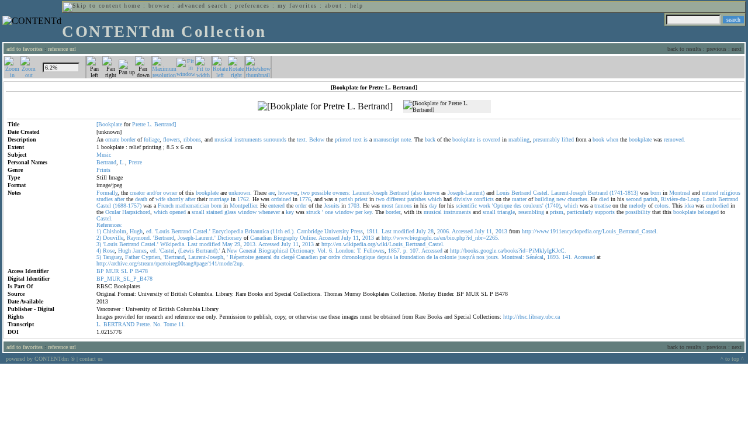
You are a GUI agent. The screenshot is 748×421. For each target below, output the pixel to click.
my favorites (297, 5)
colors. (662, 205)
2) (98, 237)
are (271, 192)
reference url (62, 49)
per (358, 212)
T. (359, 250)
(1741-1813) (624, 192)
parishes (416, 199)
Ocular (112, 212)
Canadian (261, 237)
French (166, 205)
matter (519, 199)
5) (98, 257)
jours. (493, 257)
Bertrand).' (208, 250)
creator (137, 192)
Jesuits (332, 205)
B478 (141, 271)
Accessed (462, 231)
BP (100, 271)
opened (177, 212)
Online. (308, 237)
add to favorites (24, 49)
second (634, 199)
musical (223, 139)
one (329, 212)
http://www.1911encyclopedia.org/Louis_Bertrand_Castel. (590, 231)
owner (170, 192)
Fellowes (374, 250)
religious (730, 192)
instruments (248, 139)
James (140, 250)
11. (182, 324)
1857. (394, 250)
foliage (152, 139)
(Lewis (186, 250)
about (333, 5)
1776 (305, 199)
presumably (546, 139)
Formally (106, 192)
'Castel (167, 250)
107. (415, 250)
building (545, 199)
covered (491, 139)
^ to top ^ (732, 359)
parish (346, 199)
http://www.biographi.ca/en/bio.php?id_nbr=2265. (441, 237)
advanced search (202, 5)
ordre (334, 257)
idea (689, 205)
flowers (171, 139)
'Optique (502, 205)
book (598, 139)
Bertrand (106, 162)
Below (316, 139)
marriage (219, 199)
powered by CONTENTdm (40, 359)
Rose (109, 250)
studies (104, 199)
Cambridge (310, 231)
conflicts (484, 199)
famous (403, 205)
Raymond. (139, 237)
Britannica (257, 231)
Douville (113, 237)
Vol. (322, 250)
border (128, 139)
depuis (384, 257)
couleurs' (533, 205)
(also (416, 192)
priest (361, 199)
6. (331, 250)
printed (343, 139)
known (431, 192)
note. (407, 139)
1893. (553, 257)
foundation (412, 257)
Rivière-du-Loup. (681, 199)
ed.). (290, 231)
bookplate (463, 139)
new (561, 199)
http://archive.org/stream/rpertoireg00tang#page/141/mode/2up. (170, 263)
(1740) (552, 205)
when (612, 139)
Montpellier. (244, 205)
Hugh (136, 231)
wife (160, 199)
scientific (466, 205)
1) (98, 231)
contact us (91, 359)
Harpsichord (136, 212)
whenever (269, 212)
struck (313, 212)
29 (237, 244)
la (396, 257)
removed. (674, 139)
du (276, 257)
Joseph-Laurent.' (197, 237)
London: (345, 250)
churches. (578, 199)
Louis (503, 192)
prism (556, 212)
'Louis (162, 231)
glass (230, 212)
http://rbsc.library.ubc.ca (531, 316)
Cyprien (150, 257)
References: (109, 225)
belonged (708, 212)
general (263, 257)
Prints (103, 170)
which (435, 199)
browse (159, 5)
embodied (717, 205)
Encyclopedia (227, 231)
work (484, 205)
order (301, 205)
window (247, 212)
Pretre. (143, 324)
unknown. (240, 192)
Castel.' (201, 231)
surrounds (275, 139)
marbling (518, 139)
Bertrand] (165, 124)
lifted (568, 139)
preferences (252, 5)
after (119, 199)
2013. (250, 244)
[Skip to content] (92, 5)
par (323, 257)
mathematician (192, 205)
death (141, 199)
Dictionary (229, 237)
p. (405, 250)
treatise (602, 205)
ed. (149, 231)
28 (431, 231)
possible (321, 192)
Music (103, 154)
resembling (531, 212)
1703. (354, 205)
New (232, 250)
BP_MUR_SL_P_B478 (124, 278)
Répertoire (242, 257)
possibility (637, 212)
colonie (447, 257)
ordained (281, 199)
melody (637, 205)
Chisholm (114, 231)
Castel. (541, 192)
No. (157, 324)
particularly (580, 212)
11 (489, 231)
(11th (277, 231)
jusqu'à (466, 257)
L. (150, 124)
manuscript (386, 139)
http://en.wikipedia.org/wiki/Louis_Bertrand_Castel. (383, 244)
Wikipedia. (173, 244)
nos (480, 257)
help (356, 5)
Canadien (307, 257)
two (305, 192)
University (336, 231)
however (287, 192)
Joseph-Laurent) (466, 192)
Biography (285, 237)
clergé (288, 257)
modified (403, 231)
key (290, 212)
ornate (112, 139)
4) (98, 250)
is (365, 139)
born (655, 192)
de (429, 257)
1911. (373, 231)
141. (567, 257)
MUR (112, 271)
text (357, 139)
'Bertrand (163, 237)
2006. (444, 231)
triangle (506, 212)
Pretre (139, 124)
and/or (154, 192)
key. (368, 212)
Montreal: (512, 257)
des (517, 205)
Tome (170, 324)
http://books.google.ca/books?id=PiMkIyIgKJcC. (508, 250)
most (387, 205)
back (430, 139)
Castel (103, 205)
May (227, 244)
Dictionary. (303, 250)
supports (605, 212)
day (433, 205)
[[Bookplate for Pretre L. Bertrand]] (325, 106)
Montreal (679, 192)
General (248, 250)
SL (124, 271)
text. (302, 139)
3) (98, 244)
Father (132, 257)
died (604, 199)
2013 (501, 231)
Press (357, 231)
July (421, 231)
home (132, 5)
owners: (342, 192)
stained (214, 212)
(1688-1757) (127, 205)
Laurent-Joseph (369, 192)
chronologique (358, 257)
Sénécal (534, 257)
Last (387, 231)
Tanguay (112, 257)
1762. (244, 199)
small (198, 212)
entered (710, 192)
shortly (175, 199)
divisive (462, 199)
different (396, 199)
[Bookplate (109, 124)
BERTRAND (118, 324)
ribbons (192, 139)
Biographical (273, 250)
